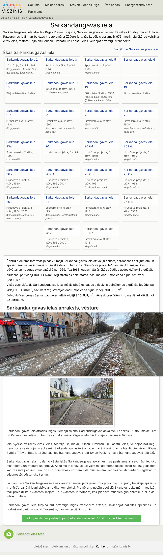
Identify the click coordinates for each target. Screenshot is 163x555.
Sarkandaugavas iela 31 (59, 200)
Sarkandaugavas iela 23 (99, 113)
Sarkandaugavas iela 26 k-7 (138, 172)
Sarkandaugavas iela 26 (59, 144)
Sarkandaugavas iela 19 (138, 85)
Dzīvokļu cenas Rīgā (84, 5)
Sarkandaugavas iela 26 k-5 (59, 231)
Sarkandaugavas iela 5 (100, 59)
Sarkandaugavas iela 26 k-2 (138, 144)
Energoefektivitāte (138, 5)
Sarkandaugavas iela (40, 17)
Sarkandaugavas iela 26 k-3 (20, 172)
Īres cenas (112, 5)
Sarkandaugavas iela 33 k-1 (99, 231)
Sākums (34, 5)
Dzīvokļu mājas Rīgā (13, 17)
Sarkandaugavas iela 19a (20, 113)
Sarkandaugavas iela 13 (99, 85)
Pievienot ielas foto (29, 534)
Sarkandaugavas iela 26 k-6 (99, 172)
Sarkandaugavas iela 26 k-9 (20, 200)
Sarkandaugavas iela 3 (61, 59)
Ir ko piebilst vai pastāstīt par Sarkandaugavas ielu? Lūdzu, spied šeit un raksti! (81, 518)
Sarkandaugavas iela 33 (99, 200)
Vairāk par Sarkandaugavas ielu (136, 49)
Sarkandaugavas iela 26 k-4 (59, 172)
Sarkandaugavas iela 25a (20, 144)
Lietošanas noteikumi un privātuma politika (64, 546)
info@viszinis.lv (120, 546)
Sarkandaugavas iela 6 (139, 59)
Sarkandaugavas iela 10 (20, 85)
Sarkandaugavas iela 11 (61, 83)
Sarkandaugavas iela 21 (59, 113)
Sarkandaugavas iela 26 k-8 (138, 200)
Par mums (35, 11)
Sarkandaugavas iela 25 (138, 113)
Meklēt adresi (55, 5)
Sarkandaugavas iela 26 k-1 (99, 144)
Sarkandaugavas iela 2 (22, 59)
